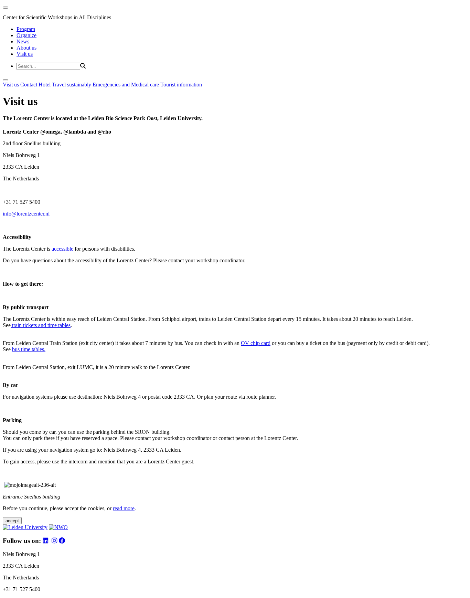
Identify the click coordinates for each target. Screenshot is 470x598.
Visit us (25, 54)
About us (26, 48)
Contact (29, 84)
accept (12, 520)
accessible (62, 249)
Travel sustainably (72, 84)
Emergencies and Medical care (126, 84)
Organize (26, 35)
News (23, 41)
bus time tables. (28, 349)
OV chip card (255, 343)
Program (26, 29)
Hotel (45, 84)
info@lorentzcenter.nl (26, 214)
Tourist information (181, 84)
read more (124, 508)
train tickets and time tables (41, 325)
